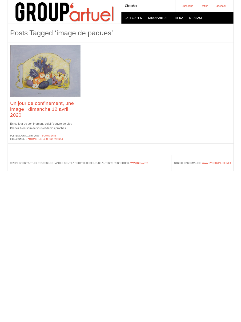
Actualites (34, 139)
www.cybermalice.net (216, 163)
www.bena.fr (139, 163)
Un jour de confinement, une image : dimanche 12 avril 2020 (42, 109)
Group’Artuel (158, 18)
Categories (133, 18)
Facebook (220, 5)
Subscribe (187, 5)
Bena (179, 18)
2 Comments (49, 136)
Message (196, 18)
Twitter (204, 5)
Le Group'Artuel (53, 139)
